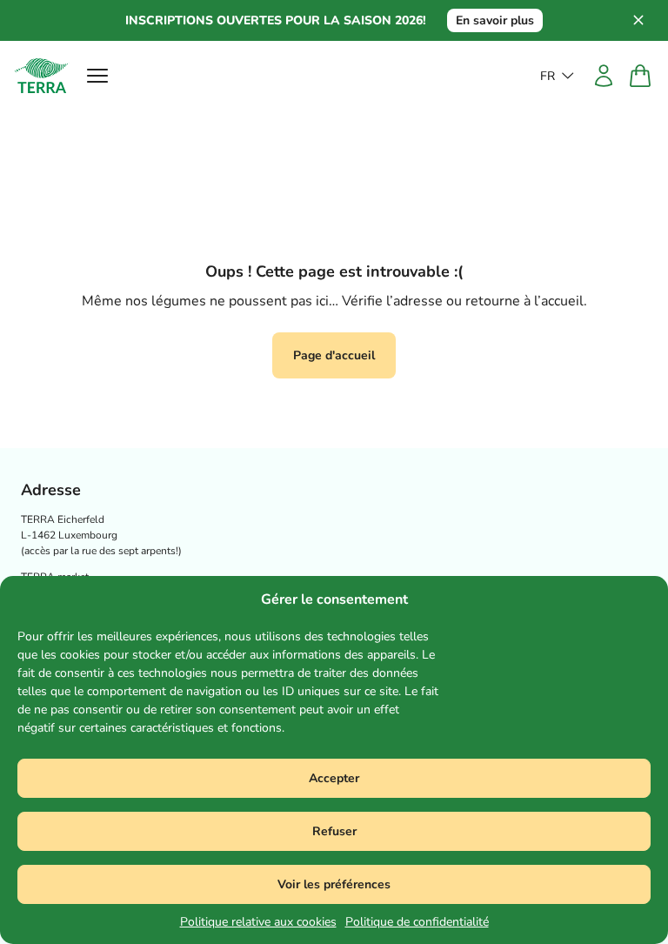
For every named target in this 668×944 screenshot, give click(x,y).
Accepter (334, 778)
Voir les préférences (334, 884)
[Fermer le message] (647, 21)
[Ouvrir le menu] (97, 76)
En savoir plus (495, 20)
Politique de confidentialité (417, 922)
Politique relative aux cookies (258, 922)
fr (547, 76)
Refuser (334, 831)
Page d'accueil (334, 355)
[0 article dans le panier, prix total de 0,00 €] (640, 76)
